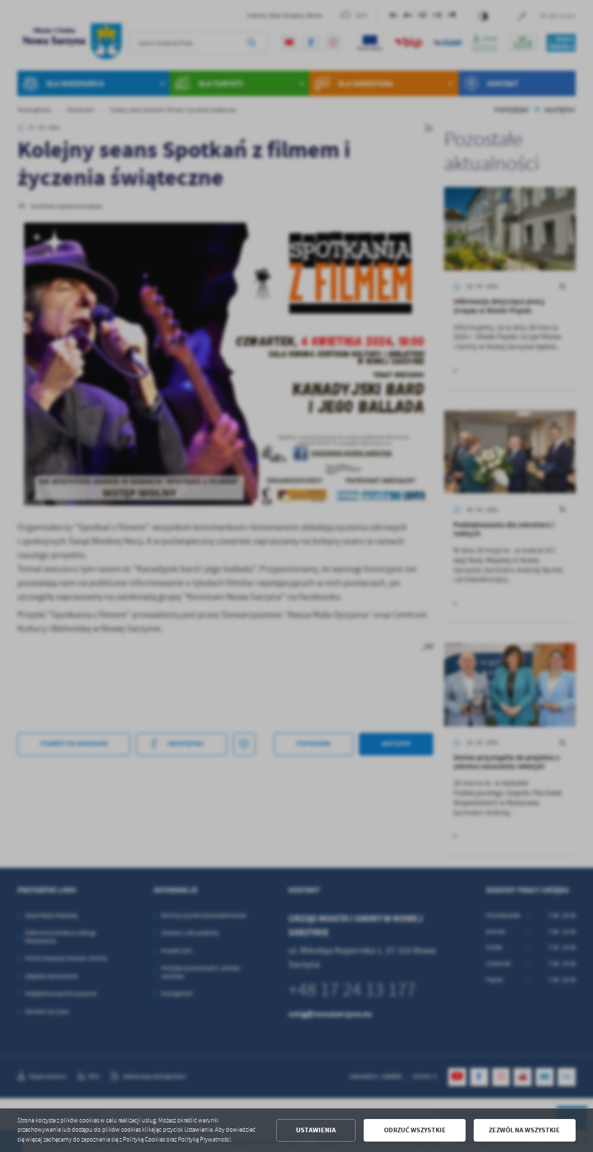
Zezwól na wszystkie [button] (524, 1130)
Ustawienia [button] (316, 1130)
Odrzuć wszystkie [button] (415, 1130)
